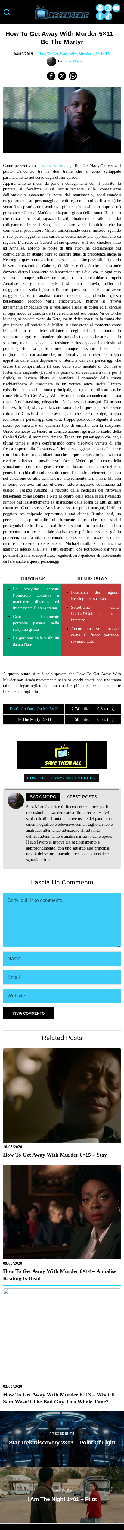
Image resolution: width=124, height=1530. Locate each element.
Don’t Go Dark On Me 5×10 (34, 709)
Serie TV (102, 54)
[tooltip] (100, 8)
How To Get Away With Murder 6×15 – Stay (55, 1155)
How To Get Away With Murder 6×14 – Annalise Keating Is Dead (59, 1274)
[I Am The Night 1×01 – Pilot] (62, 1495)
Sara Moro (72, 61)
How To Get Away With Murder (65, 54)
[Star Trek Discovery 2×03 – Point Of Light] (62, 1439)
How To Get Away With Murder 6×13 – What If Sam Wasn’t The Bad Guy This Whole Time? (59, 1398)
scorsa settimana (56, 165)
